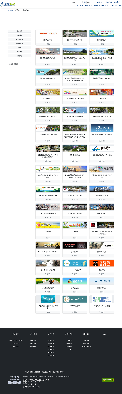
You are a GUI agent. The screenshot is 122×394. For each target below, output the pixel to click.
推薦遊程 (33, 346)
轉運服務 (51, 343)
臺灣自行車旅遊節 (15, 340)
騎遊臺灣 (80, 6)
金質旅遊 (19, 56)
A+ (115, 2)
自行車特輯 (105, 6)
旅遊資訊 (97, 6)
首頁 (11, 10)
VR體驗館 (68, 340)
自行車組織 (19, 43)
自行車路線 (88, 6)
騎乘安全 (51, 346)
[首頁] (7, 4)
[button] (81, 2)
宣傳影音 (69, 343)
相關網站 (51, 356)
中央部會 (19, 31)
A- (120, 2)
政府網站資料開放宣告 (32, 372)
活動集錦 (69, 346)
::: (69, 2)
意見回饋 (86, 340)
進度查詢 (86, 343)
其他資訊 (19, 51)
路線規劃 (33, 343)
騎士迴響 (113, 6)
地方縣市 (19, 35)
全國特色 (15, 343)
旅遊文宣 (51, 353)
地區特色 (15, 346)
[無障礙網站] (108, 380)
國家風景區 (19, 39)
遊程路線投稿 (86, 346)
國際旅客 (51, 350)
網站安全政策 (46, 372)
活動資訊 (51, 340)
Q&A (119, 6)
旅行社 (19, 47)
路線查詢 (33, 340)
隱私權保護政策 (58, 372)
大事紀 (68, 350)
